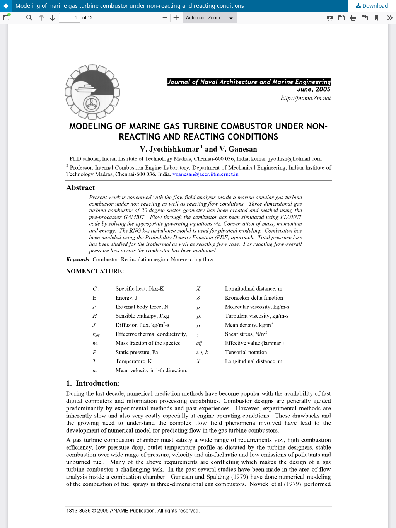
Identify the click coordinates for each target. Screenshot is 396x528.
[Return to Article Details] (6, 6)
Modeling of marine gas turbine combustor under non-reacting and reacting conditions (129, 5)
